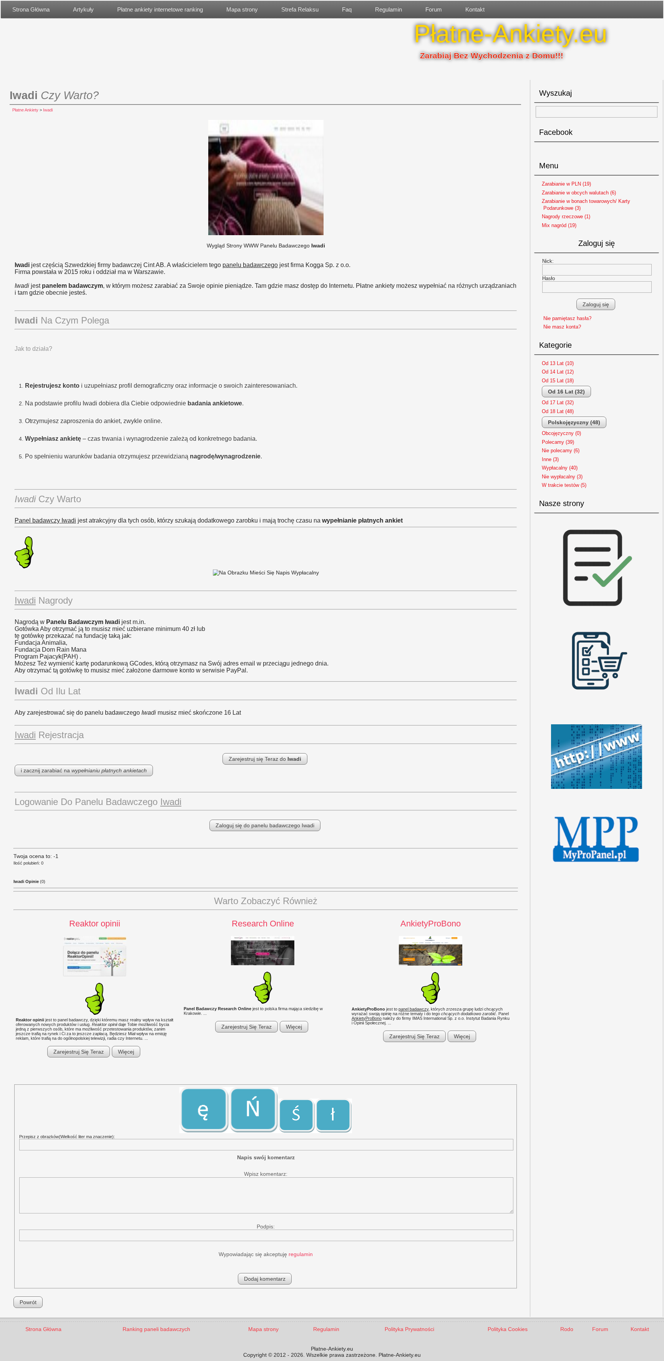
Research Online (263, 923)
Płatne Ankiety (25, 110)
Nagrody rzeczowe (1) (566, 216)
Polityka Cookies (508, 1329)
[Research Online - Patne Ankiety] (262, 951)
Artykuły (83, 9)
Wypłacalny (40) (560, 468)
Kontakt (475, 9)
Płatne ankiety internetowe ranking (160, 9)
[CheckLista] (596, 615)
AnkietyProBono (430, 923)
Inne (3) (550, 459)
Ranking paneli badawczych (156, 1329)
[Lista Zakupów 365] (596, 717)
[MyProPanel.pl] (596, 870)
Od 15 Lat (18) (558, 380)
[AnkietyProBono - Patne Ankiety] (430, 951)
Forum (433, 9)
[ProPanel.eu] (596, 792)
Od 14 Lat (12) (558, 372)
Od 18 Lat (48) (558, 411)
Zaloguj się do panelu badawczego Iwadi (265, 825)
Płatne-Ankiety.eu (510, 34)
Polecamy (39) (558, 442)
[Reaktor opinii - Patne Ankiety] (94, 957)
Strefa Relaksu (300, 9)
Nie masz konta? (562, 327)
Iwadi (48, 110)
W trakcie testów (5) (564, 485)
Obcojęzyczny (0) (561, 433)
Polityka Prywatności (409, 1329)
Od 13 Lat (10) (558, 363)
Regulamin (388, 9)
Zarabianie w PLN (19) (566, 184)
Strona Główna (31, 9)
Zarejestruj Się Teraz (78, 1052)
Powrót (28, 1302)
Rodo (566, 1329)
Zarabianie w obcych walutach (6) (579, 193)
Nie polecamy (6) (560, 450)
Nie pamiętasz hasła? (567, 318)
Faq (347, 9)
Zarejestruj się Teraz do (265, 759)
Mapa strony (242, 9)
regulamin (301, 1254)
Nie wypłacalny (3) (562, 477)
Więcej (126, 1052)
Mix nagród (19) (559, 225)
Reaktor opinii (94, 923)
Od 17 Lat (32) (558, 402)
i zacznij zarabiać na (84, 770)
